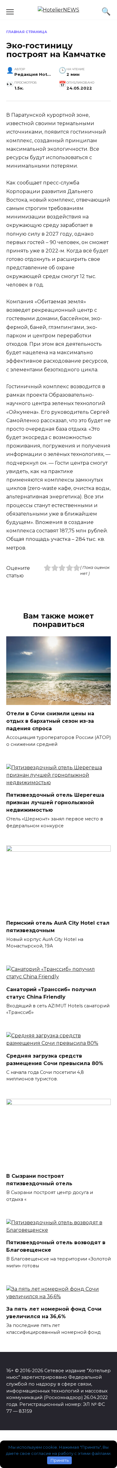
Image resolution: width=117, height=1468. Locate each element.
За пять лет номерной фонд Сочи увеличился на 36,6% (53, 1312)
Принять (60, 1460)
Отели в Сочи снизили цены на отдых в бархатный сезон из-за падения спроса (50, 721)
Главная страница (26, 32)
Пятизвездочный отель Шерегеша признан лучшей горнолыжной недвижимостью (55, 802)
